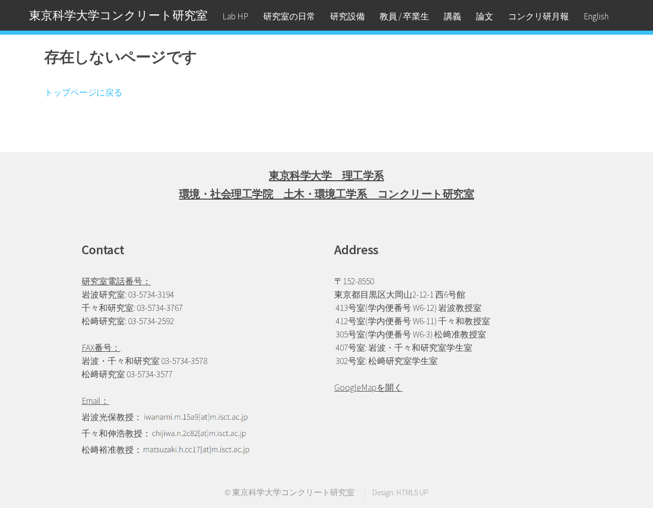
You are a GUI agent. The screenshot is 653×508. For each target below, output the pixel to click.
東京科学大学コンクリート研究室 (118, 15)
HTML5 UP (412, 492)
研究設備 (347, 16)
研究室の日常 (289, 16)
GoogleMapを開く (368, 387)
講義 (452, 16)
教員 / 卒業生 (404, 16)
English (596, 16)
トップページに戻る (83, 92)
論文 (484, 16)
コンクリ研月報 (538, 16)
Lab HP (235, 16)
